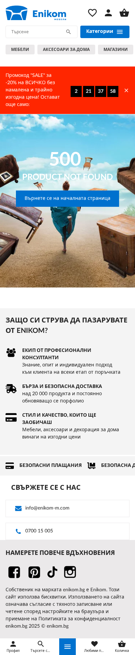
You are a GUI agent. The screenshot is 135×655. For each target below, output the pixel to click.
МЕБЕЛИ (20, 49)
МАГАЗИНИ (116, 49)
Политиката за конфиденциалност (79, 619)
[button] (67, 646)
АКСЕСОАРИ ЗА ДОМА (66, 49)
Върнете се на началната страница (67, 198)
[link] (36, 13)
